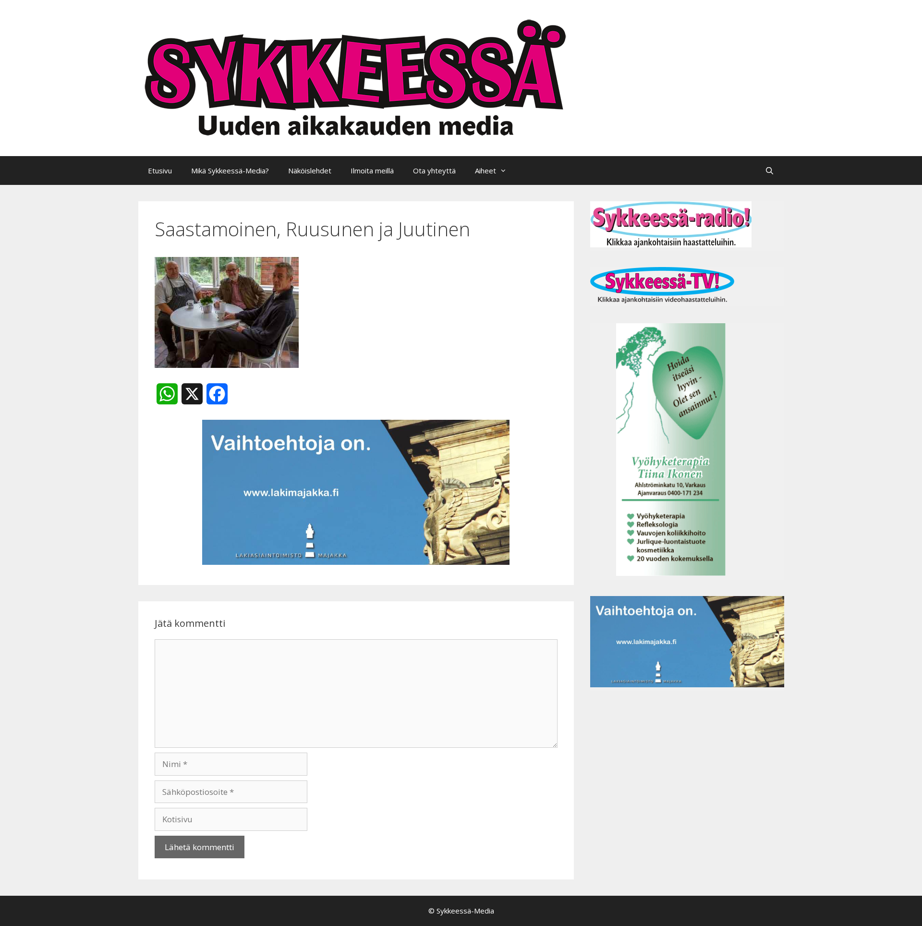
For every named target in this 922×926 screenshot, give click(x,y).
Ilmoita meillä (372, 170)
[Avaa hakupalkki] (769, 170)
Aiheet (485, 170)
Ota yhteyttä (434, 170)
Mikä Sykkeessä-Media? (230, 170)
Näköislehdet (309, 170)
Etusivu (160, 170)
